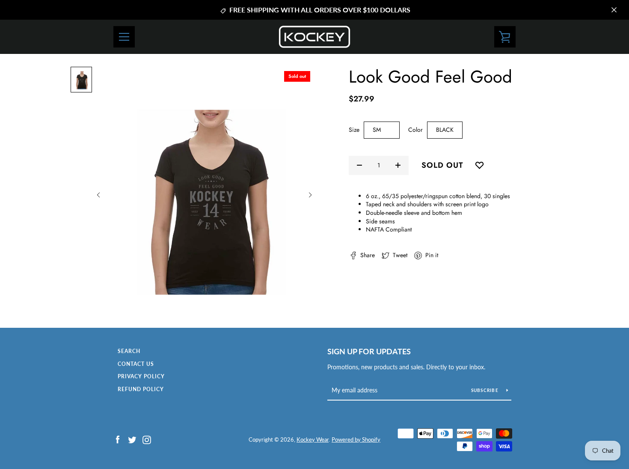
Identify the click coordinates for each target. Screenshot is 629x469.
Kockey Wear (313, 439)
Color (415, 130)
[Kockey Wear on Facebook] (117, 439)
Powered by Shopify (356, 439)
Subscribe (485, 390)
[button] (98, 195)
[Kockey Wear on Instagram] (146, 439)
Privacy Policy (141, 376)
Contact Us (136, 364)
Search (129, 351)
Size (354, 130)
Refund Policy (141, 389)
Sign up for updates (369, 351)
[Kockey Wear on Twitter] (132, 439)
